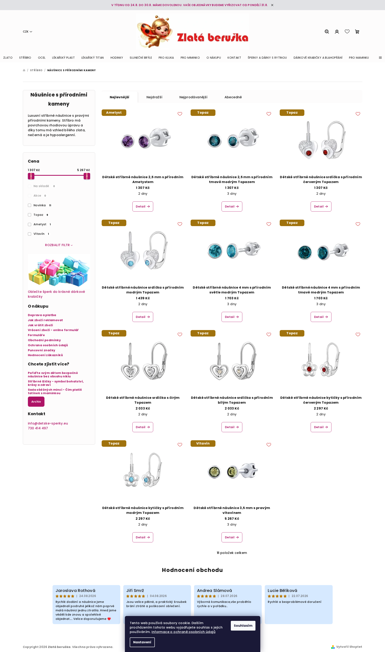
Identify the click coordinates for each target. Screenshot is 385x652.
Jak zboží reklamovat (45, 320)
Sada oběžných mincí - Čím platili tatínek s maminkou (55, 391)
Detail (140, 206)
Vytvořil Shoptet (349, 647)
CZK (25, 32)
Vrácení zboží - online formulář (53, 330)
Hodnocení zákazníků (45, 355)
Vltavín (41, 234)
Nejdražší (154, 97)
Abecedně (233, 97)
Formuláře (36, 335)
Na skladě (44, 186)
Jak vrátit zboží (40, 325)
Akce (40, 196)
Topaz (41, 215)
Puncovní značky (41, 350)
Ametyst (42, 224)
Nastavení (142, 642)
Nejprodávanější (193, 97)
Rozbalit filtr (57, 245)
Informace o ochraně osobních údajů (183, 632)
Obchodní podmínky (44, 340)
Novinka (42, 205)
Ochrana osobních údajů (48, 345)
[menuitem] (8, 57)
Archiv (36, 402)
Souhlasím (243, 625)
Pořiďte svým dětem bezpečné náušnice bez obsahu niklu (53, 374)
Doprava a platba (42, 315)
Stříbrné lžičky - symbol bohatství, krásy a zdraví (56, 383)
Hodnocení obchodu (192, 570)
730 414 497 (38, 428)
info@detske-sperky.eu (48, 423)
